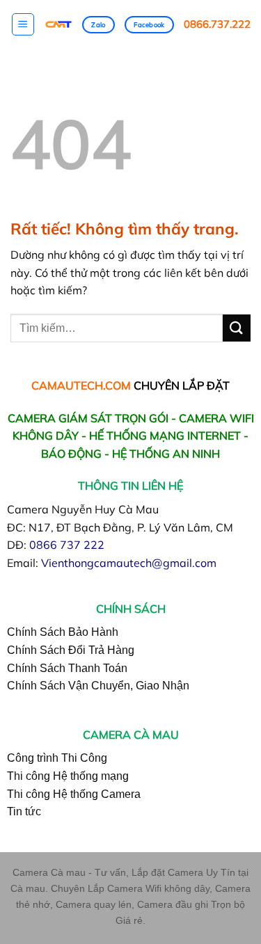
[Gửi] (237, 328)
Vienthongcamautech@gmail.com (128, 563)
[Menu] (23, 24)
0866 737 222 (66, 545)
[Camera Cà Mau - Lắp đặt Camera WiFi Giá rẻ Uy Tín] (58, 25)
